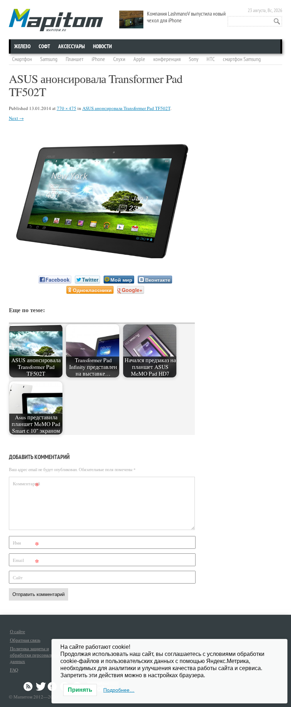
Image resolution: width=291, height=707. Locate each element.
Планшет (74, 59)
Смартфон (22, 59)
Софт (44, 46)
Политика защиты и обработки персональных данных (35, 654)
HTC (211, 59)
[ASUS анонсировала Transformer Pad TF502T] (102, 256)
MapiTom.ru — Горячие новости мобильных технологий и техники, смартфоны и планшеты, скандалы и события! (56, 20)
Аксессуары (71, 46)
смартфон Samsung (242, 59)
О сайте (17, 631)
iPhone (98, 59)
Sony (193, 59)
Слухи (119, 59)
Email (26, 561)
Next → (16, 118)
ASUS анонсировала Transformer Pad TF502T (126, 108)
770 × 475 (66, 108)
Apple (139, 59)
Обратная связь (25, 640)
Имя (26, 544)
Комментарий (26, 485)
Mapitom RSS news (28, 686)
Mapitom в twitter (40, 686)
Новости (102, 46)
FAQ (14, 670)
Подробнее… (118, 690)
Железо (22, 46)
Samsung (48, 59)
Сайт (18, 577)
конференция (167, 59)
